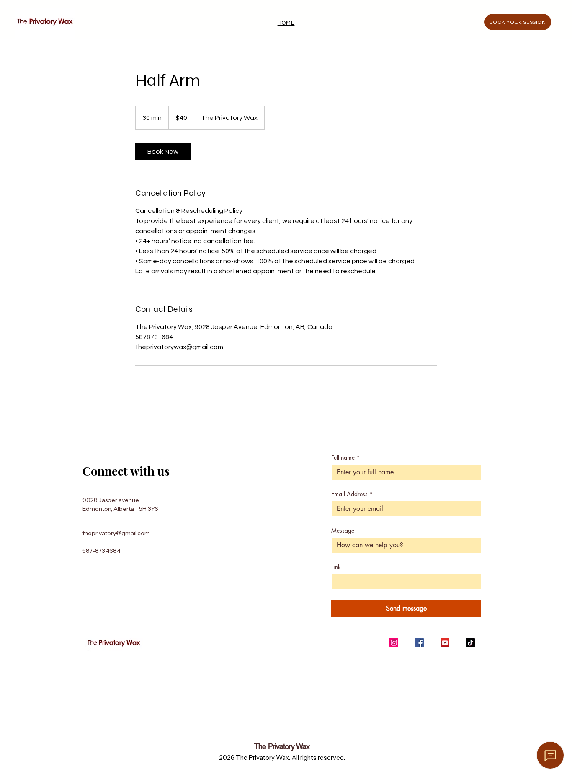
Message (342, 530)
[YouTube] (445, 642)
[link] (163, 151)
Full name (345, 457)
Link (336, 566)
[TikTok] (470, 642)
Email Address (352, 493)
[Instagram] (393, 642)
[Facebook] (419, 642)
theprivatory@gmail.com (116, 533)
